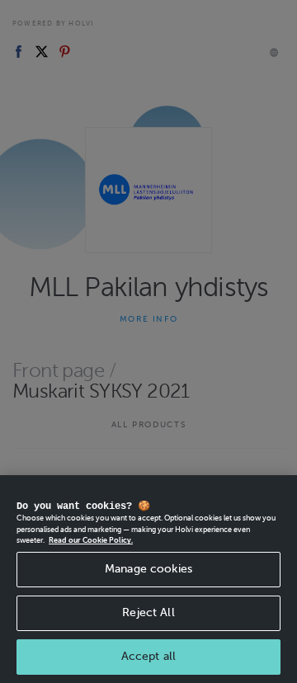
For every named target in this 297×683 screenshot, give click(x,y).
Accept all (148, 656)
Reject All (148, 612)
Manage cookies (148, 569)
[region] (148, 579)
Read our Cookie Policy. (91, 540)
